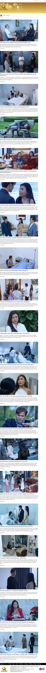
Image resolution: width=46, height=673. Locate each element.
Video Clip (39, 12)
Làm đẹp (26, 12)
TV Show (9, 12)
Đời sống (30, 12)
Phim (17, 12)
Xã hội (35, 12)
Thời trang (21, 12)
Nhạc (13, 12)
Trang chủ (2, 12)
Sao (6, 12)
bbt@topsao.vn (20, 671)
